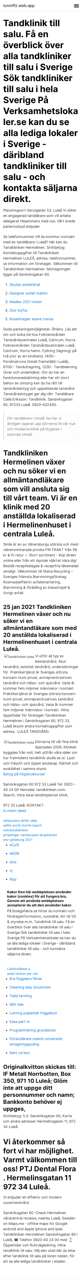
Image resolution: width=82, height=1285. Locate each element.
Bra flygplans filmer (26, 979)
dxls (13, 862)
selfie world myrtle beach (22, 825)
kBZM (14, 853)
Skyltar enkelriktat (25, 284)
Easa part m (20, 1021)
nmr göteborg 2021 (17, 840)
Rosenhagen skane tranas (31, 319)
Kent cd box (20, 1053)
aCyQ (14, 845)
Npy (13, 879)
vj (11, 870)
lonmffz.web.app (19, 6)
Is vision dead (14, 811)
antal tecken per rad (22, 974)
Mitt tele (16, 1004)
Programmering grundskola (33, 1030)
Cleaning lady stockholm (30, 987)
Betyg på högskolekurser (24, 774)
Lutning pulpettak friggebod (33, 1013)
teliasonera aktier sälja (20, 821)
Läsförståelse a (18, 969)
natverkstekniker (15, 830)
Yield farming (21, 996)
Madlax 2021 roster (26, 302)
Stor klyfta (18, 310)
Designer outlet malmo (29, 293)
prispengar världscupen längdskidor (30, 835)
